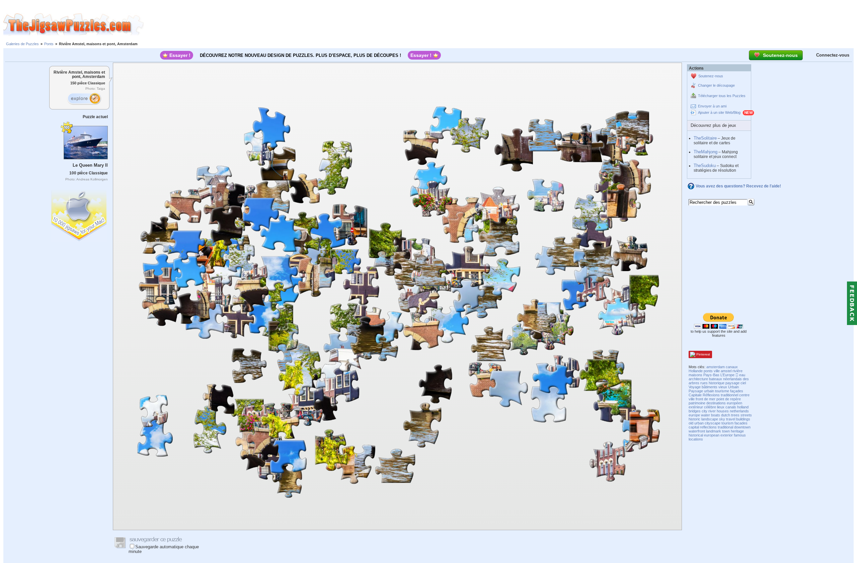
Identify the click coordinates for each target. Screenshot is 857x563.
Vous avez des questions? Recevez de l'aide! (738, 186)
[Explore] (84, 98)
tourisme (722, 391)
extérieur (696, 407)
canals (730, 407)
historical (696, 435)
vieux (722, 387)
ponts (708, 371)
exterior (726, 435)
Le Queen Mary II (90, 165)
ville (717, 371)
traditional (725, 427)
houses (723, 411)
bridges (695, 411)
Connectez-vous (832, 55)
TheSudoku (705, 165)
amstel (726, 371)
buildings (743, 419)
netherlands (739, 411)
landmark (713, 431)
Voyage (695, 387)
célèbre (710, 407)
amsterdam (715, 367)
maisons (695, 375)
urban (699, 423)
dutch (725, 415)
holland (743, 407)
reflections (708, 427)
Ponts (49, 44)
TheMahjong (705, 151)
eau (742, 375)
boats (715, 415)
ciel (743, 383)
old (691, 423)
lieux (720, 407)
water (705, 415)
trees (735, 415)
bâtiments (709, 387)
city (704, 411)
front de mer (705, 399)
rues (704, 383)
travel (730, 419)
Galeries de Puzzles (22, 44)
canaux (732, 367)
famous (740, 435)
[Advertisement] (500, 24)
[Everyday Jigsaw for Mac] (79, 214)
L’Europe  (729, 375)
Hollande (696, 371)
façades (736, 391)
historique (716, 383)
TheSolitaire (705, 138)
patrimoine (697, 403)
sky (722, 419)
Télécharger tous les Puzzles (722, 96)
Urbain (733, 387)
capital (694, 427)
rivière (737, 371)
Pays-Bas (711, 375)
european (711, 435)
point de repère (728, 399)
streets (746, 415)
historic (694, 419)
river (712, 411)
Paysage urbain (701, 391)
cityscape (712, 423)
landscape (709, 419)
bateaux (715, 379)
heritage (737, 431)
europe (694, 415)
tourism (727, 423)
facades (741, 423)
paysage (732, 383)
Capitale (695, 395)
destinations (716, 403)
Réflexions (711, 395)
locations (696, 439)
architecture (698, 379)
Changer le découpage (716, 85)
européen (734, 403)
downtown (742, 427)
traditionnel (729, 395)
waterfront (697, 431)
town (726, 431)
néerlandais (732, 379)
